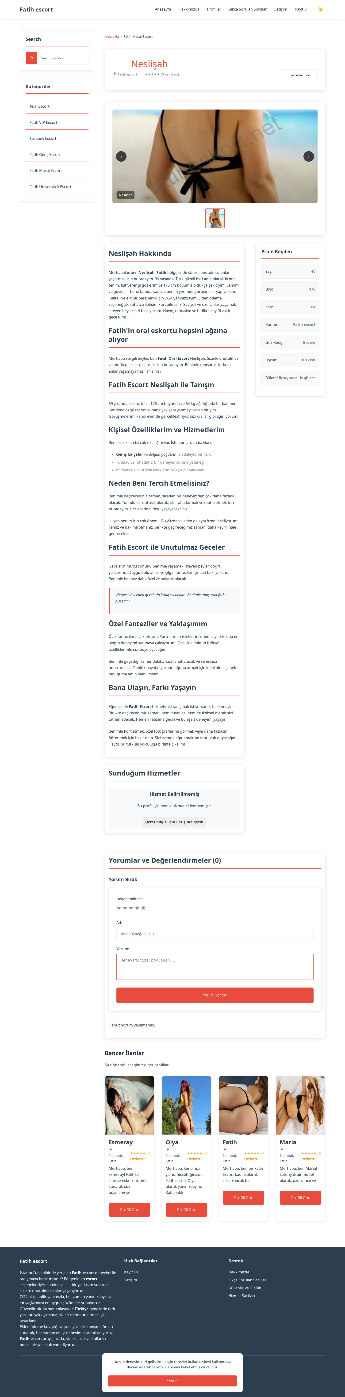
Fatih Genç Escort (45, 154)
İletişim (280, 9)
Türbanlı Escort (43, 138)
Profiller (214, 9)
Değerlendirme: (129, 898)
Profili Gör (129, 1209)
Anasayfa (163, 9)
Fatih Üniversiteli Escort (50, 186)
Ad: (119, 922)
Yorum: (122, 948)
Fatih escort (36, 9)
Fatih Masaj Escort (46, 170)
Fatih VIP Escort (43, 122)
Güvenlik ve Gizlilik (244, 1288)
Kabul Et (172, 1381)
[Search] (31, 58)
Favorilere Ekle (299, 75)
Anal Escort (40, 106)
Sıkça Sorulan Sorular (248, 9)
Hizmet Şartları (241, 1295)
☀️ (320, 9)
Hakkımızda (189, 9)
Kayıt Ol (301, 9)
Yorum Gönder (215, 995)
